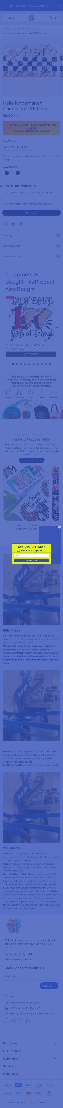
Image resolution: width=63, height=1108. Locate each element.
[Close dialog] (59, 527)
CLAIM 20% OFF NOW (31, 560)
